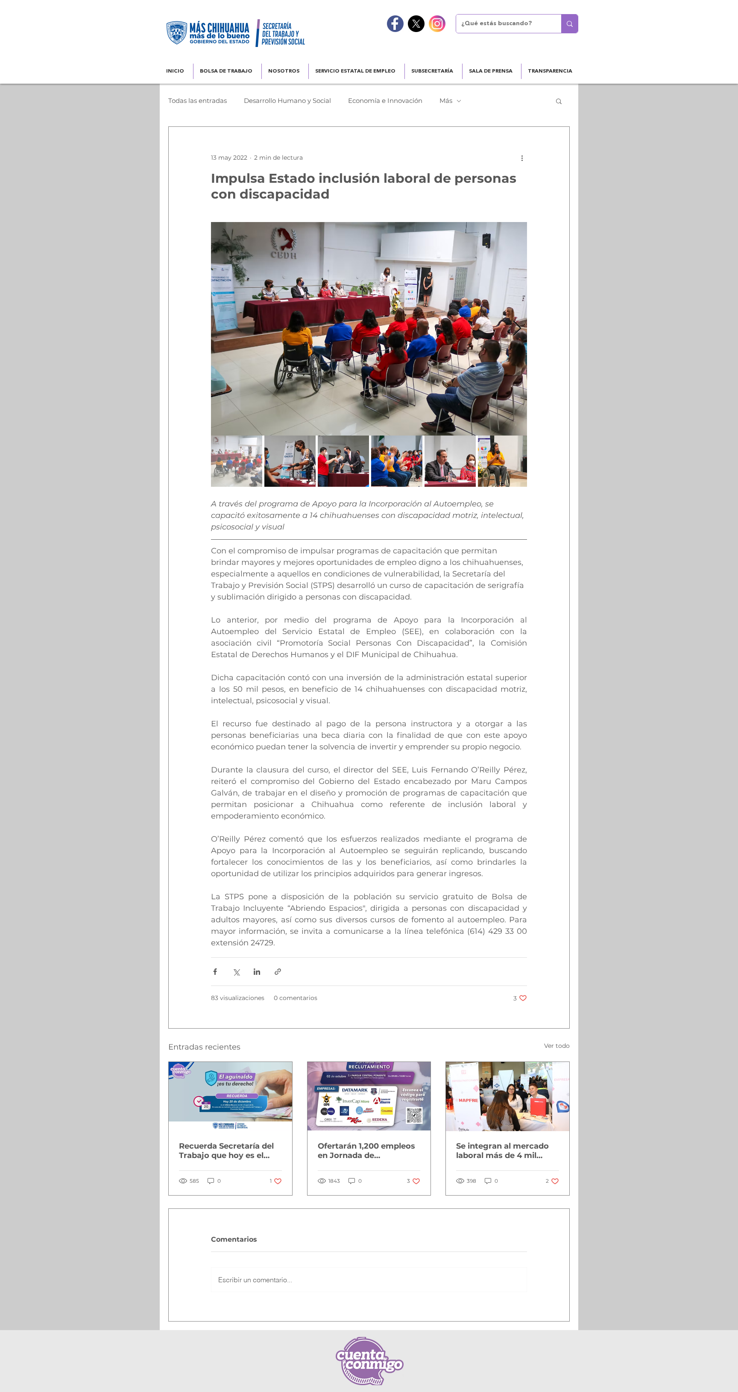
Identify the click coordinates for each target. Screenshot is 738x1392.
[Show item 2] (290, 461)
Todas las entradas (197, 101)
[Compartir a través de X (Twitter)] (236, 972)
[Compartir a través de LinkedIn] (257, 972)
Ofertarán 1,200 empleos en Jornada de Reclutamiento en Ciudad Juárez (368, 1150)
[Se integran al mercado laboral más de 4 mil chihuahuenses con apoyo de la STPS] (507, 1096)
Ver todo (557, 1046)
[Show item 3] (343, 461)
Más (445, 101)
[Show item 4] (396, 461)
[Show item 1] (236, 461)
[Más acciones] (522, 157)
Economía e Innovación (385, 101)
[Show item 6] (503, 461)
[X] (416, 23)
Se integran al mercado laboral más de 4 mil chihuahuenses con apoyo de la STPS (502, 1150)
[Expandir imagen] (369, 329)
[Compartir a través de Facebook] (215, 972)
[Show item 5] (450, 461)
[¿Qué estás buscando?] (569, 24)
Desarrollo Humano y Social (287, 101)
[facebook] (395, 23)
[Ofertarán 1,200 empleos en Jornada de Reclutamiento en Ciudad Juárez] (369, 1096)
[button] (559, 100)
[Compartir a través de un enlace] (278, 972)
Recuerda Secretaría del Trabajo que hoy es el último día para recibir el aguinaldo (227, 1150)
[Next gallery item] (517, 329)
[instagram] (437, 23)
